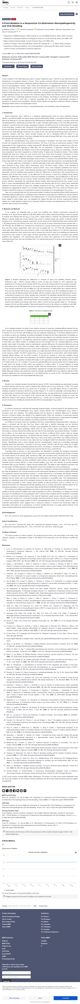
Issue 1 (27, 7)
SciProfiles (5, 951)
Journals (5, 7)
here (16, 834)
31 (57, 487)
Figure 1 (56, 230)
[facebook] (14, 791)
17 (60, 449)
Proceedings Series (8, 959)
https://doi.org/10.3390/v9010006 (28, 53)
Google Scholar (72, 551)
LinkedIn (44, 941)
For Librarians (45, 924)
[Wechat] (18, 791)
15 (12, 440)
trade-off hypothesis (62, 106)
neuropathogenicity (36, 106)
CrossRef (10, 553)
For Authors (45, 916)
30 (55, 487)
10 (75, 304)
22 (11, 464)
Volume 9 (20, 7)
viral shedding (49, 106)
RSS (35, 906)
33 (61, 487)
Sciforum (5, 941)
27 (49, 487)
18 (28, 455)
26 (76, 471)
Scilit (3, 949)
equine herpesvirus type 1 (19, 106)
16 (57, 449)
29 (53, 487)
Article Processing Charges (11, 916)
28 (51, 487)
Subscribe (6, 981)
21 (24, 462)
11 (54, 371)
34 (63, 487)
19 (40, 455)
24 (72, 471)
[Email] (3, 791)
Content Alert (43, 906)
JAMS (4, 956)
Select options (7, 973)
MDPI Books (6, 943)
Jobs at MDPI (6, 927)
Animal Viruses (30, 62)
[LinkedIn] (10, 791)
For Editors (44, 922)
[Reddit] (21, 791)
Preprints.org (6, 946)
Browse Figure (22, 66)
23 (45, 464)
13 (41, 375)
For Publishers (46, 927)
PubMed (18, 553)
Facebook (44, 943)
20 (22, 462)
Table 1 (48, 216)
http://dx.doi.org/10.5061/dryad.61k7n (48, 638)
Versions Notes (37, 66)
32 (59, 487)
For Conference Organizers (49, 932)
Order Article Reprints (66, 14)
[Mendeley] (25, 791)
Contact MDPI (6, 924)
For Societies (45, 929)
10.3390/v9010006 (37, 7)
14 (10, 440)
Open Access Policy (8, 922)
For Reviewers (45, 919)
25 (74, 471)
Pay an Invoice (7, 919)
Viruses (13, 7)
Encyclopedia (6, 954)
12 (76, 371)
